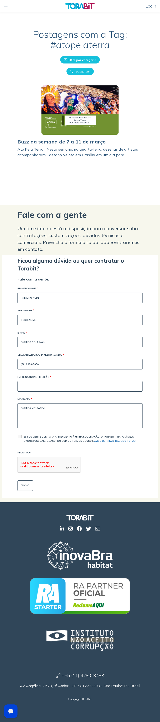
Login (151, 6)
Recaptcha (25, 452)
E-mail (22, 332)
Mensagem (25, 399)
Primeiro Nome (28, 288)
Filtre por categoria (81, 60)
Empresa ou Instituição (34, 377)
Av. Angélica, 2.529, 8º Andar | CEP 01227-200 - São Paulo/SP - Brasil (80, 685)
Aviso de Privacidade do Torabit (116, 440)
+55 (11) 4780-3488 (82, 675)
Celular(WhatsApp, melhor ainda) (41, 354)
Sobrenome (26, 310)
